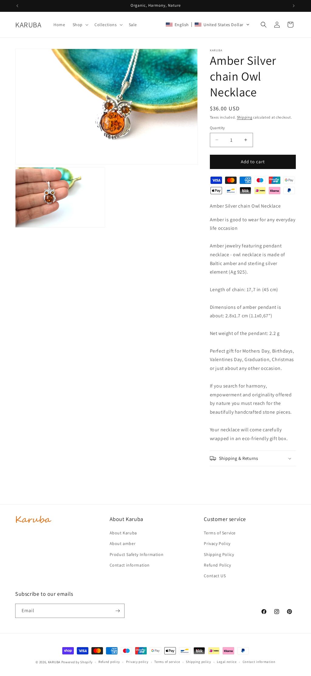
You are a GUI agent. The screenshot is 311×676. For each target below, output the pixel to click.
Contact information (130, 565)
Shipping (244, 117)
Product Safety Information (137, 554)
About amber (123, 543)
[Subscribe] (117, 611)
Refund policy (109, 662)
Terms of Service (220, 533)
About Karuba (123, 533)
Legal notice (226, 662)
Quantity (217, 127)
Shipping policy (198, 662)
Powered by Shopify (77, 662)
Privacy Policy (217, 543)
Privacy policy (137, 662)
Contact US (215, 575)
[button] (80, 24)
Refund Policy (217, 565)
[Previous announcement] (17, 6)
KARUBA (54, 662)
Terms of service (167, 662)
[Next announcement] (293, 6)
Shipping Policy (219, 554)
